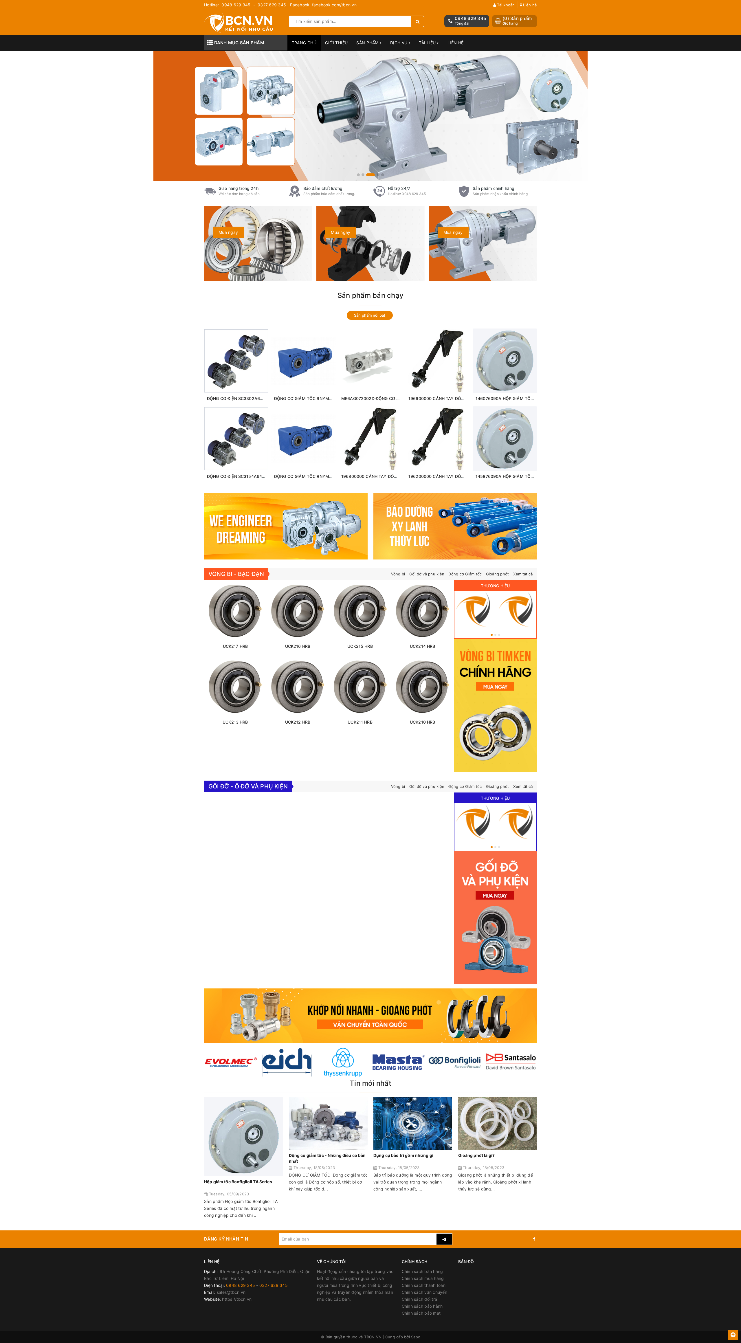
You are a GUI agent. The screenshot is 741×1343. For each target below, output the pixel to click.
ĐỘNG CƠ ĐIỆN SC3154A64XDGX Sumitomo (250, 476)
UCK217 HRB (235, 646)
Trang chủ (304, 42)
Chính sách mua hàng (423, 1278)
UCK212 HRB (297, 722)
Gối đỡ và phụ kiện (427, 574)
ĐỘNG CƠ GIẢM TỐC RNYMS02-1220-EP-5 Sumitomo (327, 398)
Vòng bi (398, 574)
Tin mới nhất (370, 1083)
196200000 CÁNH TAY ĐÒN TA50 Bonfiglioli (451, 476)
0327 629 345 (272, 4)
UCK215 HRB (360, 646)
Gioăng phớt (497, 574)
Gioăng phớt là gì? (476, 1155)
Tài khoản (505, 5)
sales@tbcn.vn (231, 1292)
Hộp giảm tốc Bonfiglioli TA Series (238, 1181)
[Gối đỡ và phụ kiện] (517, 609)
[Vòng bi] (474, 609)
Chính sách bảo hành (422, 1306)
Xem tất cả (523, 574)
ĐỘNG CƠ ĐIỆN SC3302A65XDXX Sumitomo (250, 398)
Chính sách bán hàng (422, 1271)
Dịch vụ (399, 42)
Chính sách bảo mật (421, 1313)
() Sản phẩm (517, 21)
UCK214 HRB (422, 646)
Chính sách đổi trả (419, 1299)
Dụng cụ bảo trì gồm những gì (403, 1155)
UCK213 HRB (235, 722)
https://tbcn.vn (237, 1299)
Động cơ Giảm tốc (465, 574)
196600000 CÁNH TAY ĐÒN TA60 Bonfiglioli (451, 398)
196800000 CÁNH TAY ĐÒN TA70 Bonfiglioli (384, 476)
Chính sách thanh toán (423, 1285)
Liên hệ (529, 5)
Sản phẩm (368, 42)
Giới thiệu (336, 42)
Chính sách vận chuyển (424, 1292)
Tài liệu (428, 42)
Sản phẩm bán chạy (370, 295)
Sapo (415, 1337)
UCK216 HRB (297, 646)
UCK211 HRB (360, 722)
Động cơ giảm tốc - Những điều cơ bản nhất (327, 1158)
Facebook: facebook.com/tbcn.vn (323, 4)
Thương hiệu (495, 585)
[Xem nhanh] (250, 388)
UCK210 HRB (422, 722)
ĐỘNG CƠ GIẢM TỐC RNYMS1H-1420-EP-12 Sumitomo (328, 476)
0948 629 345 (235, 4)
